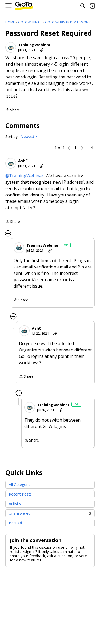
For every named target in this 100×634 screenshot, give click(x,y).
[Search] (82, 6)
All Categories (21, 484)
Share (12, 110)
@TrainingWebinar (24, 176)
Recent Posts (20, 494)
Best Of (15, 522)
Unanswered (50, 513)
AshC (23, 160)
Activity (15, 503)
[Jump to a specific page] (90, 148)
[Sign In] (92, 6)
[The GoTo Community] (24, 6)
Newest (27, 136)
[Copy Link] (41, 50)
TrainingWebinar (34, 45)
